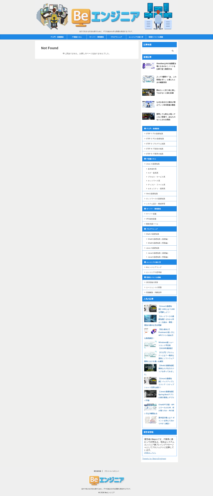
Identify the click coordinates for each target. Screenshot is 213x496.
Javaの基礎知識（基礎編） (158, 253)
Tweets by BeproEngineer (154, 458)
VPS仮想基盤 (151, 219)
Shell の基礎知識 (152, 234)
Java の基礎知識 (152, 248)
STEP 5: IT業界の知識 (154, 154)
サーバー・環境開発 (96, 37)
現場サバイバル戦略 (156, 37)
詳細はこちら (150, 452)
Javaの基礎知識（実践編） (158, 257)
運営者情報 (97, 471)
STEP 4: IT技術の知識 (154, 149)
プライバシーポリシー (111, 471)
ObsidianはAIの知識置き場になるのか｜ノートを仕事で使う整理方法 (166, 66)
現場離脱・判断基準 (154, 292)
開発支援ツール (152, 224)
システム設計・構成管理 (155, 204)
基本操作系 (152, 169)
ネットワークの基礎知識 (155, 199)
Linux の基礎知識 (153, 164)
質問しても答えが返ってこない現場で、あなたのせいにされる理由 (165, 117)
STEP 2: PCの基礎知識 (155, 139)
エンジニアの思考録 (154, 272)
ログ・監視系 (153, 173)
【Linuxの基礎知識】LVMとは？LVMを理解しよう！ (167, 309)
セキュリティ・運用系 (156, 188)
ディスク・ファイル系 (156, 185)
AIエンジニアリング (153, 267)
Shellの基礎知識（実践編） (158, 243)
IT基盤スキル (77, 37)
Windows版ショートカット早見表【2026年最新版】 (166, 345)
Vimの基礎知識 (152, 194)
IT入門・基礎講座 (57, 37)
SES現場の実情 (152, 282)
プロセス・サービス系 (156, 177)
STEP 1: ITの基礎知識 (154, 133)
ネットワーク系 (154, 181)
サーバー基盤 (151, 214)
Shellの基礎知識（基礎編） (158, 239)
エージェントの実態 (154, 287)
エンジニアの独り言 (136, 37)
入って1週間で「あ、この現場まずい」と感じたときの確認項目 (166, 79)
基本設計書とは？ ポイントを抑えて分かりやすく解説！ (166, 421)
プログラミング (116, 37)
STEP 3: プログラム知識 (155, 144)
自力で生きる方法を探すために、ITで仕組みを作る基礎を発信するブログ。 (106, 489)
